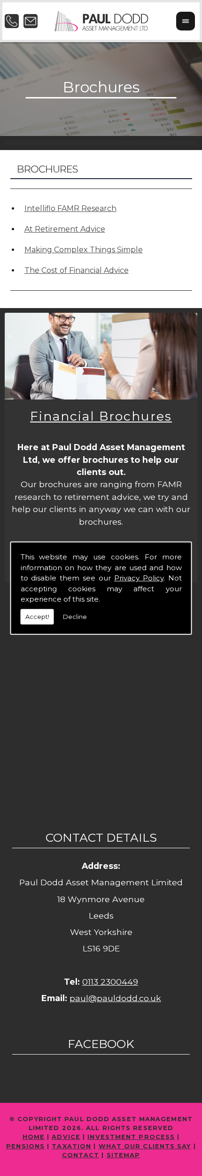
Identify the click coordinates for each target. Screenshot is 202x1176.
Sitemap (123, 1155)
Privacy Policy (138, 577)
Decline (75, 616)
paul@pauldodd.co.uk (115, 998)
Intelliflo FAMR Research (70, 208)
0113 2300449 (110, 982)
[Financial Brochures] (101, 356)
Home (34, 1136)
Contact (81, 1155)
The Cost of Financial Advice (76, 270)
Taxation (71, 1146)
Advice (66, 1136)
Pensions (25, 1146)
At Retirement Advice (64, 229)
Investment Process (131, 1136)
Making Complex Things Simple (83, 249)
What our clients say (145, 1146)
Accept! (37, 616)
